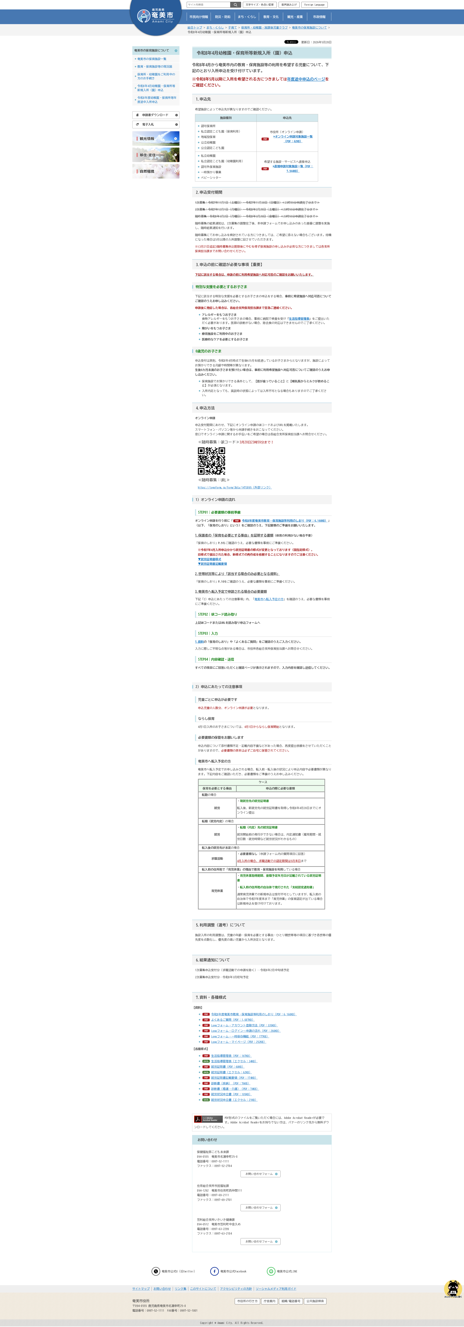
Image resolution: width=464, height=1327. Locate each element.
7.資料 (199, 641)
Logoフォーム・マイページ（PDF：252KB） (238, 1041)
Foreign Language (314, 4)
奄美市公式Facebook (233, 1271)
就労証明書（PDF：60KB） (228, 1066)
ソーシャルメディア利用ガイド (276, 1288)
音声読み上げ (289, 4)
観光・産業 (295, 16)
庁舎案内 (269, 1301)
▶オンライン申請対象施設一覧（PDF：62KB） (293, 139)
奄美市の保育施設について (309, 27)
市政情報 (319, 16)
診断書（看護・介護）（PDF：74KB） (235, 1088)
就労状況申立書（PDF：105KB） (231, 1094)
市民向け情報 (199, 16)
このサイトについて (203, 1288)
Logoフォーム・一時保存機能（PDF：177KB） (240, 1036)
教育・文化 (271, 16)
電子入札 (148, 124)
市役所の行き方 (247, 1301)
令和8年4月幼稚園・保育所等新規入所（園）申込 (156, 87)
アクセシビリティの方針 (236, 1288)
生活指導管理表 (299, 318)
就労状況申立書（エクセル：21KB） (234, 1099)
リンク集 (180, 1288)
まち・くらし (247, 16)
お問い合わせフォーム (259, 1174)
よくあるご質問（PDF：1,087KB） (233, 1019)
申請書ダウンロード (155, 114)
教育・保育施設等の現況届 (154, 66)
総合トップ (195, 27)
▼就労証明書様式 (209, 559)
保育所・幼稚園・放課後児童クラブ (264, 27)
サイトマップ (141, 1288)
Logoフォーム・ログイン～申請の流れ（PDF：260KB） (246, 1030)
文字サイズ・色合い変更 (260, 4)
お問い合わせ (162, 1288)
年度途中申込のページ (306, 79)
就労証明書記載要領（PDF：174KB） (234, 1077)
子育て (232, 27)
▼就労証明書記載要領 (212, 563)
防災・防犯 (223, 16)
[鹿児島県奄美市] (155, 18)
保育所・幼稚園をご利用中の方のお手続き (156, 76)
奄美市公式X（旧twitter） (179, 1271)
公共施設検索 (315, 1301)
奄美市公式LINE (287, 1271)
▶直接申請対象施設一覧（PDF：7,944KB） (293, 168)
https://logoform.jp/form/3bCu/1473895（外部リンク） (235, 487)
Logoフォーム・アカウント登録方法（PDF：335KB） (244, 1025)
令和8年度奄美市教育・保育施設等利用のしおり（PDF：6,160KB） (285, 520)
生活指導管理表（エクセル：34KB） (234, 1061)
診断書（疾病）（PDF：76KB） (230, 1083)
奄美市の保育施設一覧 (151, 58)
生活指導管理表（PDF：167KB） (231, 1055)
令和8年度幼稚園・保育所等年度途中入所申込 (157, 99)
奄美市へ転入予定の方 (268, 599)
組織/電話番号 (290, 1301)
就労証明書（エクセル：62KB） (231, 1072)
